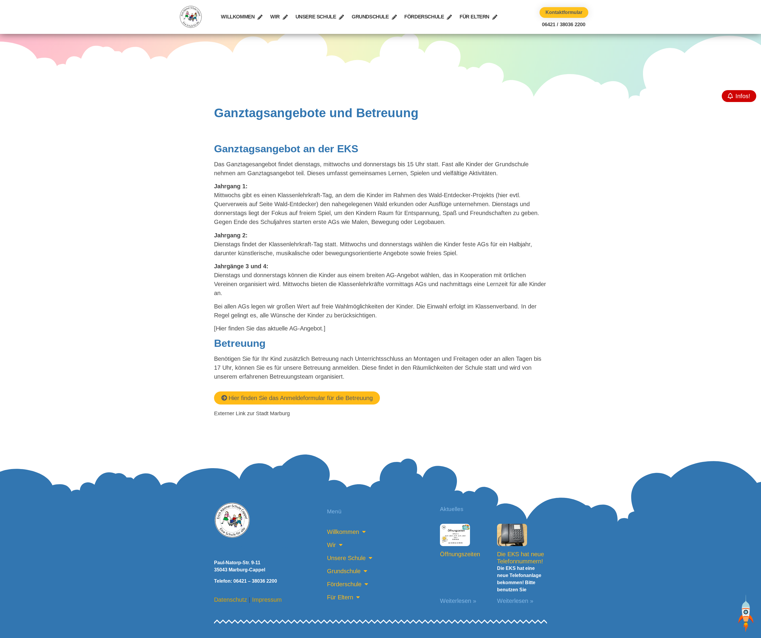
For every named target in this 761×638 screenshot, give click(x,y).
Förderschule (424, 17)
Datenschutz (230, 599)
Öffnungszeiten (460, 554)
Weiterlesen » (458, 601)
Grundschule (370, 17)
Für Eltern (474, 17)
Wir (275, 17)
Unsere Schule (315, 17)
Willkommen (237, 17)
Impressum (267, 599)
